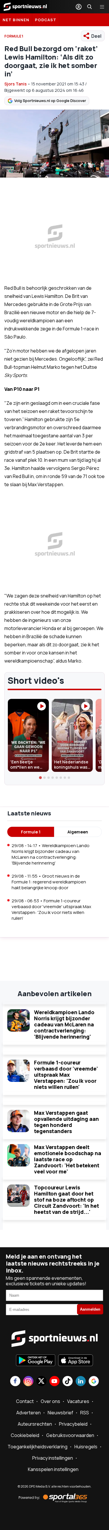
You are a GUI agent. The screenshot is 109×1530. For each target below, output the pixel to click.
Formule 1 (30, 832)
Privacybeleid (73, 1424)
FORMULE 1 (13, 36)
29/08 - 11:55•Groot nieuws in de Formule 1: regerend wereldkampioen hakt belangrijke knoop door (49, 882)
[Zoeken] (89, 6)
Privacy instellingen (52, 1458)
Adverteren (28, 1412)
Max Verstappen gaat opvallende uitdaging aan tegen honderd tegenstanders (66, 1121)
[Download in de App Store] (75, 1360)
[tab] (40, 777)
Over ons (50, 1401)
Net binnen (16, 19)
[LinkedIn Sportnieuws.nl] (81, 1381)
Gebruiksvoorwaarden (70, 1435)
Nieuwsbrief (60, 1412)
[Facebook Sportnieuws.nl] (15, 1381)
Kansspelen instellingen (53, 1469)
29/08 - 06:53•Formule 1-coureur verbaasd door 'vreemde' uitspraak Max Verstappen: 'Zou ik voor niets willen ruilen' (51, 909)
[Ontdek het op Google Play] (35, 1360)
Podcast (45, 19)
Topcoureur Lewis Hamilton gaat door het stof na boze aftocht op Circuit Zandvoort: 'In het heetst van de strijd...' (66, 1199)
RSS (84, 1412)
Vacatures (78, 1401)
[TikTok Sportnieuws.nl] (67, 1381)
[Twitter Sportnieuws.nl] (41, 1381)
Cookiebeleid (25, 1435)
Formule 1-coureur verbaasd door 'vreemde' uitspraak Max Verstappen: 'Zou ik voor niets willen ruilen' (66, 1074)
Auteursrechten (35, 1424)
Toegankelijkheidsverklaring (37, 1446)
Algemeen (77, 832)
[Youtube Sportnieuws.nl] (54, 1381)
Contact (25, 1401)
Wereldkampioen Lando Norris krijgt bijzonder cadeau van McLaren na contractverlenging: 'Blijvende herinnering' (64, 1024)
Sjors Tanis (15, 84)
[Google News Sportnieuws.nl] (94, 1381)
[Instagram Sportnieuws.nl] (28, 1381)
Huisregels (85, 1446)
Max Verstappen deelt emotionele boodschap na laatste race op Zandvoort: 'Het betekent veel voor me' (67, 1159)
